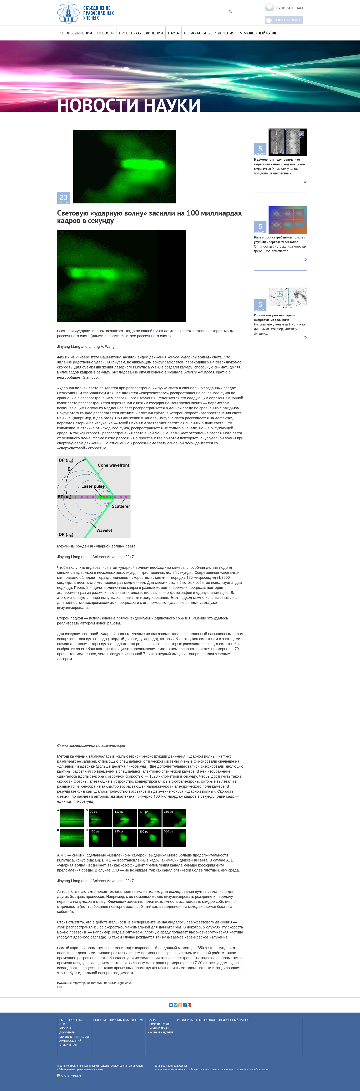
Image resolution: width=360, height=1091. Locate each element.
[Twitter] (176, 1005)
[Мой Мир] (185, 1005)
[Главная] (85, 12)
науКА (173, 33)
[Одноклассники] (180, 1005)
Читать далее (305, 182)
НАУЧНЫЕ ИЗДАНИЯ (160, 1032)
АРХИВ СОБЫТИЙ (70, 1040)
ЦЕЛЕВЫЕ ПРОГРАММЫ (74, 1036)
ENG (60, 987)
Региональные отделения (209, 33)
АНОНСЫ (65, 1028)
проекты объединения (141, 33)
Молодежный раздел (260, 33)
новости (105, 33)
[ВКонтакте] (171, 1005)
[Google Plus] (189, 1005)
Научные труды (158, 1028)
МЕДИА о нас (68, 1045)
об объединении (76, 33)
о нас (63, 1024)
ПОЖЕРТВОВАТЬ (287, 20)
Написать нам (289, 8)
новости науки (158, 1024)
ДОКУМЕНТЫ (67, 1032)
